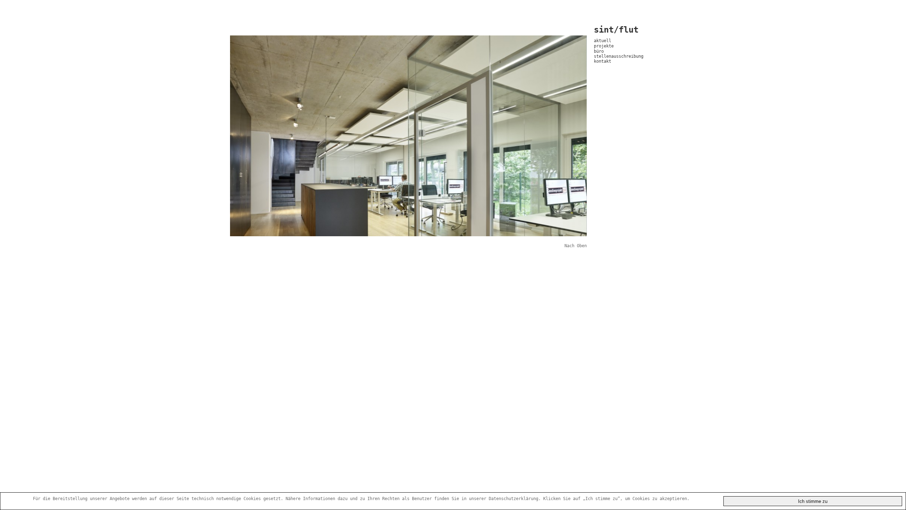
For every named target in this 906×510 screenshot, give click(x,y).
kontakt (602, 61)
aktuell (602, 40)
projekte (604, 46)
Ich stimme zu (812, 501)
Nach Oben (575, 245)
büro (599, 51)
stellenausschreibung (618, 56)
